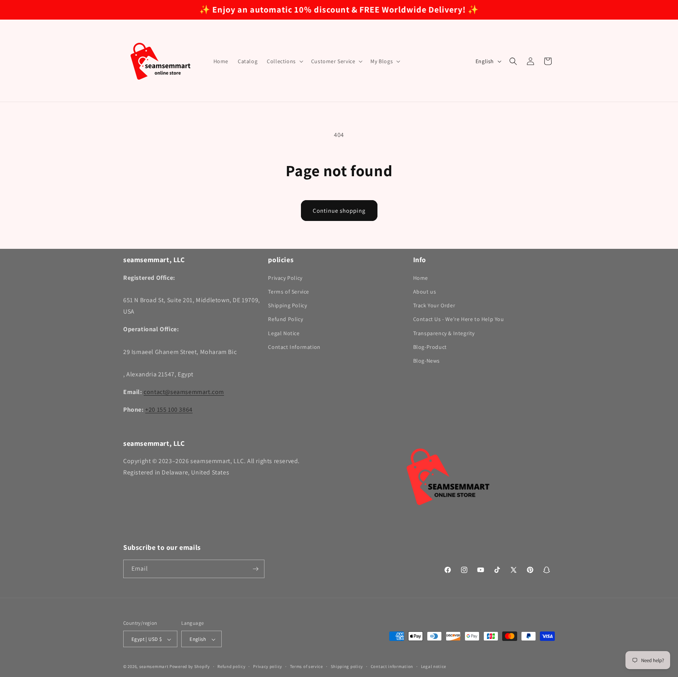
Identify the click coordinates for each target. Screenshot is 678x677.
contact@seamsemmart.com (184, 391)
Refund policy (231, 666)
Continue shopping (339, 210)
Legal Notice (283, 332)
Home (420, 277)
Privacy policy (267, 666)
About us (424, 291)
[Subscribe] (255, 569)
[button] (284, 61)
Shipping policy (347, 666)
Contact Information (294, 346)
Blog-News (426, 360)
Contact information (392, 666)
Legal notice (433, 666)
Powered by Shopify (190, 667)
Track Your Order (434, 304)
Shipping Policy (287, 304)
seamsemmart (154, 667)
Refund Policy (285, 319)
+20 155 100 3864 (169, 409)
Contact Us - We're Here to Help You (458, 319)
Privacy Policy (285, 277)
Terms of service (306, 666)
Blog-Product (430, 346)
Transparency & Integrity (444, 332)
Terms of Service (288, 291)
